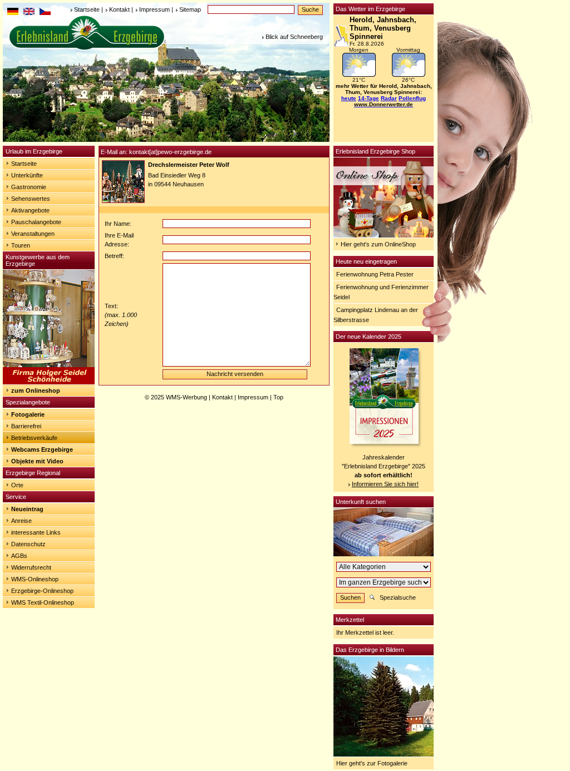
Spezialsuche (398, 597)
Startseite (87, 9)
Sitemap (190, 9)
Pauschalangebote (36, 222)
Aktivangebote (30, 210)
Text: (111, 306)
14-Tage (368, 98)
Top (278, 397)
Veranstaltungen (33, 233)
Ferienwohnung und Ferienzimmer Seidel (381, 292)
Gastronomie (28, 187)
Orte (17, 485)
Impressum (154, 9)
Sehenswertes (30, 198)
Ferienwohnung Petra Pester (375, 274)
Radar (389, 98)
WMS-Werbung (186, 397)
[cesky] (45, 12)
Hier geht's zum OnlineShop (378, 244)
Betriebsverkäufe (34, 437)
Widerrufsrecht (31, 567)
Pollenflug (412, 98)
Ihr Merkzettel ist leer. (365, 632)
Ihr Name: (118, 223)
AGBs (19, 555)
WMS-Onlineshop (34, 579)
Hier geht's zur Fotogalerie (371, 763)
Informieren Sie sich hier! (385, 484)
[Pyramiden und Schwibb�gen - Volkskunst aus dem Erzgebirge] (49, 382)
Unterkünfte (27, 175)
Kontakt (119, 9)
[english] (29, 12)
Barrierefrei (26, 426)
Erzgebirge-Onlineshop (42, 590)
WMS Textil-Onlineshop (42, 602)
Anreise (21, 520)
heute (348, 98)
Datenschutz (28, 544)
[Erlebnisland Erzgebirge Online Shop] (383, 235)
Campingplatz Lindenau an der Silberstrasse (375, 315)
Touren (20, 245)
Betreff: (114, 256)
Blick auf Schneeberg (294, 36)
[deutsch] (12, 12)
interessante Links (36, 532)
